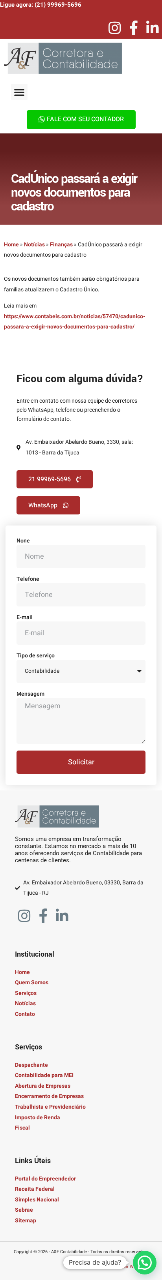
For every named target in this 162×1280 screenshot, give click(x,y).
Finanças (61, 244)
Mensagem (30, 694)
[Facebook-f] (133, 28)
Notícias (34, 244)
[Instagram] (114, 28)
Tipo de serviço (36, 655)
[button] (19, 92)
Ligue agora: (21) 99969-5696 (40, 4)
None (23, 541)
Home (11, 244)
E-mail (25, 617)
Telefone (28, 579)
